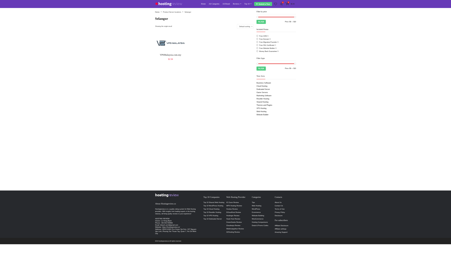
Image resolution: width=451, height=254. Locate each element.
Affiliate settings (280, 229)
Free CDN (263, 36)
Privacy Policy (280, 212)
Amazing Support (281, 232)
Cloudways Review (233, 225)
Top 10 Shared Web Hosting (213, 202)
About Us (278, 202)
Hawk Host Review (233, 219)
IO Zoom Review (232, 202)
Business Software (264, 83)
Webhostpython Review (235, 229)
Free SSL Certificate (266, 45)
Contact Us (279, 206)
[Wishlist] (275, 4)
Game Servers (262, 92)
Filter (261, 22)
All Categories (214, 4)
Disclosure (278, 215)
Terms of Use (280, 209)
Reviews (236, 4)
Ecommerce (256, 212)
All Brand (226, 4)
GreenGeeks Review (234, 222)
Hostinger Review (232, 215)
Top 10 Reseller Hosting (212, 212)
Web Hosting (261, 111)
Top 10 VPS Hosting (210, 215)
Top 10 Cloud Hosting (211, 209)
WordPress (256, 209)
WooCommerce (257, 219)
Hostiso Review (232, 209)
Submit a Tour (264, 4)
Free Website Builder (267, 48)
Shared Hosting (262, 102)
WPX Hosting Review (234, 206)
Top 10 (247, 4)
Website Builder (262, 115)
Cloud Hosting (262, 86)
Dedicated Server (263, 89)
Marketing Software (264, 96)
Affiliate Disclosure (281, 225)
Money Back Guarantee (268, 51)
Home (203, 4)
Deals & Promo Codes (260, 225)
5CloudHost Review (233, 212)
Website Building (258, 215)
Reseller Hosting (263, 99)
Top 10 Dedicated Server (212, 219)
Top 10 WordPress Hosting (213, 206)
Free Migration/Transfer (268, 42)
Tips (253, 202)
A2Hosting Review (233, 232)
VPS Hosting (261, 108)
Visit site (170, 62)
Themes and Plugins (264, 105)
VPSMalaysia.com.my (170, 55)
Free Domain (264, 39)
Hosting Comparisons (260, 222)
